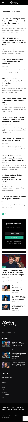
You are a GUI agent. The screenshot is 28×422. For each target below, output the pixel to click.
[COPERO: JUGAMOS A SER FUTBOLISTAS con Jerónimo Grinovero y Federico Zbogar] (14, 261)
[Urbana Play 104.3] (14, 2)
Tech (3, 397)
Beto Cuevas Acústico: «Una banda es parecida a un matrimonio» (12, 62)
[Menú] (3, 2)
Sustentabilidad (6, 394)
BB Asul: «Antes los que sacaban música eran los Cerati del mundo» (14, 81)
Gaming (4, 382)
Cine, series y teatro (7, 377)
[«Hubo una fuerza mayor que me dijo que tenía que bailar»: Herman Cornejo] (6, 365)
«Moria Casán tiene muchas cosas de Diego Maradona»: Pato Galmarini (19, 355)
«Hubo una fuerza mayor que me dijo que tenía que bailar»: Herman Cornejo (18, 364)
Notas (3, 267)
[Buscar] (25, 2)
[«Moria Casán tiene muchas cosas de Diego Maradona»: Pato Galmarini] (6, 355)
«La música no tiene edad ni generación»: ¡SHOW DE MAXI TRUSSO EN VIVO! (19, 298)
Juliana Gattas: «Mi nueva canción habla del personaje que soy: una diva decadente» (13, 158)
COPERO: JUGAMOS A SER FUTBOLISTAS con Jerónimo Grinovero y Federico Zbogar (13, 272)
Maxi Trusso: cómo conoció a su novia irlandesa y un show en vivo (14, 100)
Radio (3, 389)
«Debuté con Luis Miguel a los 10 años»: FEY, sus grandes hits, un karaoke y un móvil (14, 21)
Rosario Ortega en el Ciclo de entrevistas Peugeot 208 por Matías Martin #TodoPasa (13, 119)
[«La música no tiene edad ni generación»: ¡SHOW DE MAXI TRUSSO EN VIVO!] (6, 298)
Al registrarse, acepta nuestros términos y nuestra (14, 243)
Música (3, 384)
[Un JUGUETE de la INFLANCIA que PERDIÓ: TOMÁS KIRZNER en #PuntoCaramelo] (6, 344)
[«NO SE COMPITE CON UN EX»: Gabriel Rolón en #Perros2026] (6, 307)
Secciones (4, 392)
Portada (3, 7)
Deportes (4, 380)
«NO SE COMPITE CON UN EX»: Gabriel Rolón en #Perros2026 (18, 306)
